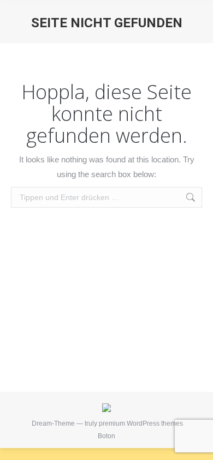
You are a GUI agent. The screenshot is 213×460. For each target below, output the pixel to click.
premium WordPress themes (141, 423)
